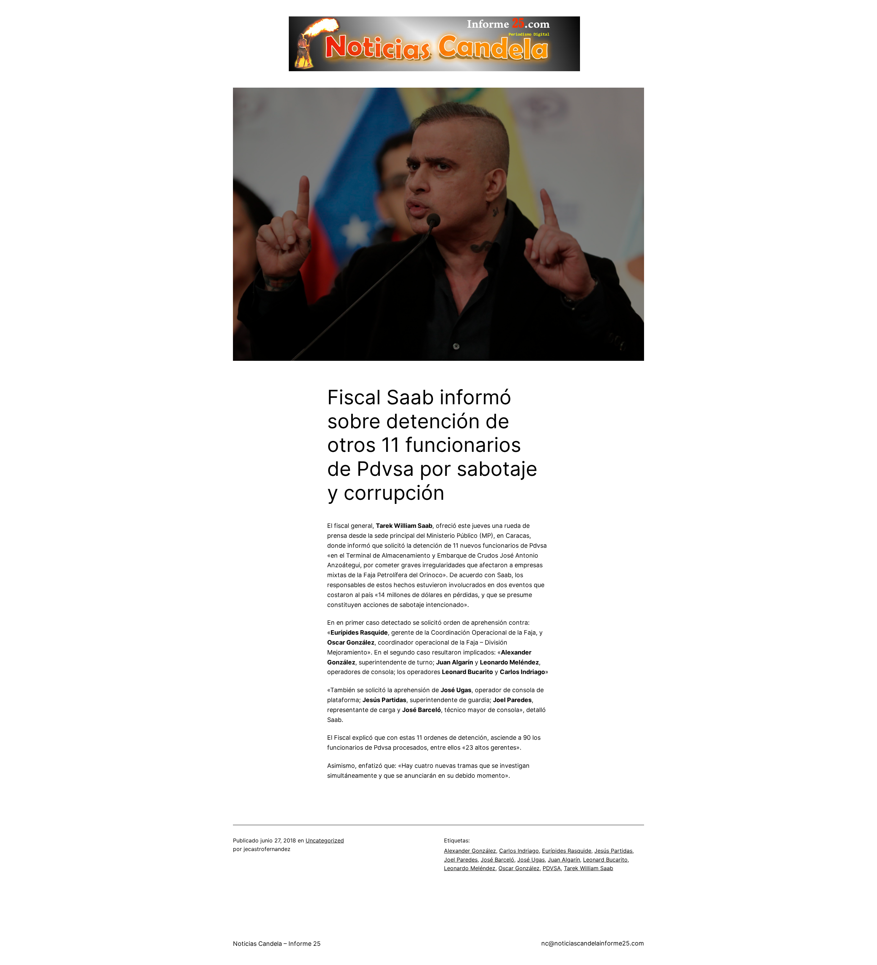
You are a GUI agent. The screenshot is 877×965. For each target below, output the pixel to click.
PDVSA (552, 868)
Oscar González (519, 868)
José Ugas (531, 859)
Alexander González (470, 850)
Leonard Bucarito (605, 859)
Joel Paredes (461, 859)
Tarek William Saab (588, 868)
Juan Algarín (564, 859)
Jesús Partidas (613, 850)
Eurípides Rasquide (566, 850)
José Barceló (497, 859)
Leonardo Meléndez (469, 868)
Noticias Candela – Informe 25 (277, 943)
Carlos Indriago (519, 850)
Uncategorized (325, 840)
